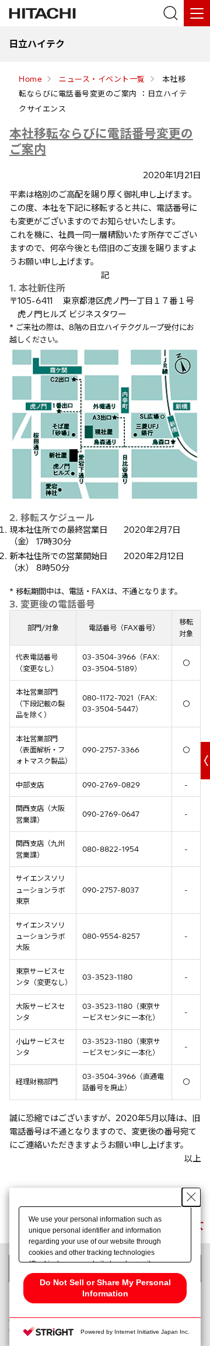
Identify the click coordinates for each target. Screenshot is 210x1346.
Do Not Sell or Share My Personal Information (105, 1288)
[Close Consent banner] (191, 1197)
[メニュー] (197, 13)
